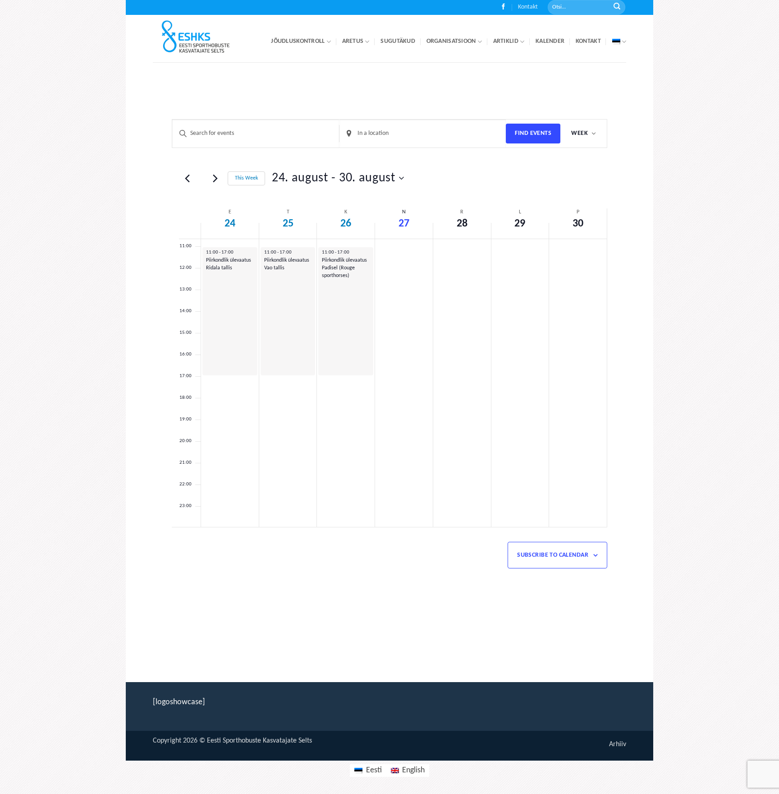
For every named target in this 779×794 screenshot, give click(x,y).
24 (230, 223)
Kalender (550, 41)
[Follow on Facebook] (503, 7)
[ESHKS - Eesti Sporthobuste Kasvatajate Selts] (204, 38)
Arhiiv (617, 744)
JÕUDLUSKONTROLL (298, 41)
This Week (246, 178)
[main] (389, 365)
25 (288, 223)
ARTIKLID (505, 41)
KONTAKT (588, 41)
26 (345, 223)
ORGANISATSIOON (451, 41)
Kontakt (528, 7)
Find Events (533, 133)
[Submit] (616, 7)
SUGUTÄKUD (397, 41)
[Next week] (215, 178)
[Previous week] (187, 178)
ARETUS (353, 41)
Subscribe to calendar (552, 555)
